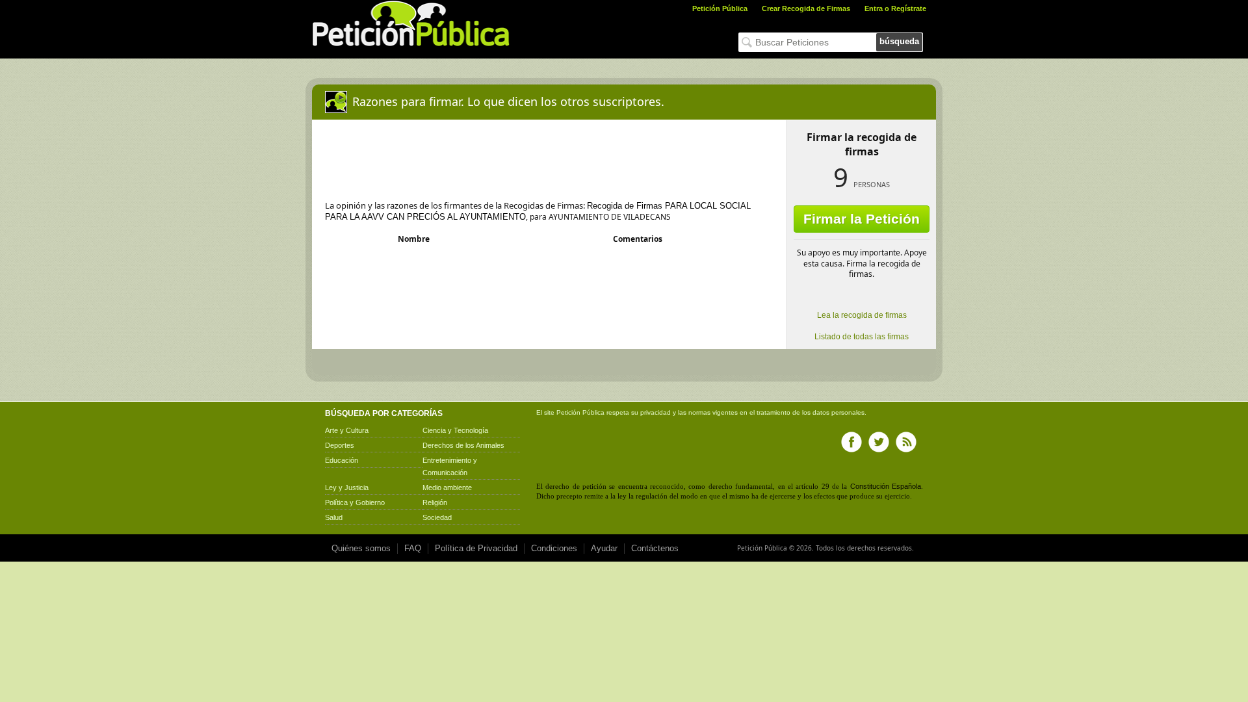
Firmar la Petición (861, 218)
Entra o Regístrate (895, 8)
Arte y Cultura (347, 430)
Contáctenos (655, 548)
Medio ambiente (447, 487)
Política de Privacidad (476, 548)
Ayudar (604, 548)
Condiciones (554, 548)
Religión (434, 502)
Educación (341, 460)
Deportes (339, 445)
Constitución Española (885, 486)
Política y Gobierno (355, 502)
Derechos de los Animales (463, 445)
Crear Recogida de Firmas (806, 8)
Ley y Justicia (347, 487)
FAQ (412, 548)
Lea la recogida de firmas (862, 315)
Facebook (851, 442)
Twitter (878, 442)
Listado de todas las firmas (861, 336)
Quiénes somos (361, 548)
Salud (334, 517)
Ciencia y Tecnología (455, 430)
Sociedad (437, 517)
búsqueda (899, 41)
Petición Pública (720, 8)
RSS (906, 442)
